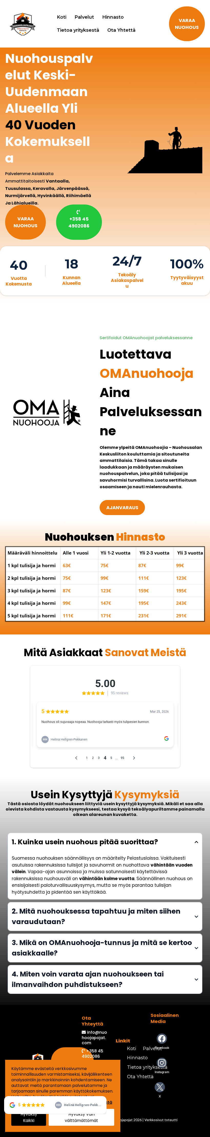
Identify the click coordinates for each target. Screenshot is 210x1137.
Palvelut (84, 17)
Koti (61, 17)
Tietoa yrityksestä (78, 30)
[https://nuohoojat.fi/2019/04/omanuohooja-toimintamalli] (47, 412)
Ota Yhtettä (121, 30)
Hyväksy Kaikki (28, 1117)
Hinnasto (113, 17)
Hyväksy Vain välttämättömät (81, 1117)
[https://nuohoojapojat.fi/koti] (22, 24)
